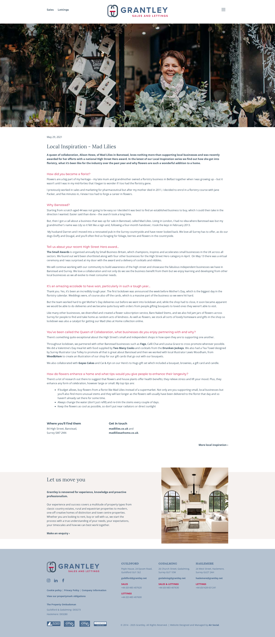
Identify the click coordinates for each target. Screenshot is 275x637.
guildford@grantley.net (134, 578)
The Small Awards (58, 252)
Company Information (94, 590)
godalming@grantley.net (172, 578)
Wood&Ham (54, 356)
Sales (50, 10)
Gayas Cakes (86, 363)
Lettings (63, 10)
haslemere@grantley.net (209, 578)
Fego (143, 344)
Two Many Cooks (123, 348)
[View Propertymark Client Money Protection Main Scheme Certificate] (69, 623)
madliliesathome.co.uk (123, 433)
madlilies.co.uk (118, 428)
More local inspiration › (213, 445)
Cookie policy (54, 590)
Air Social (214, 624)
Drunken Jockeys (173, 348)
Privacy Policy (71, 590)
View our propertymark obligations (66, 596)
